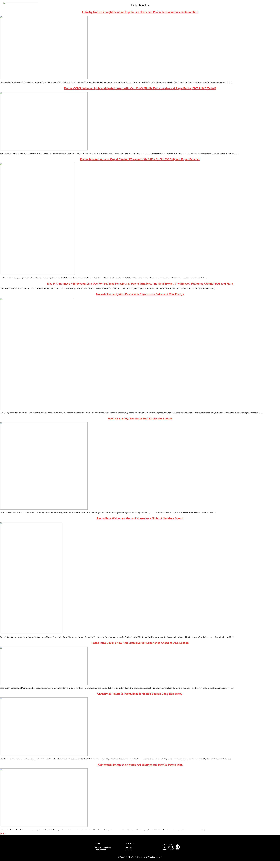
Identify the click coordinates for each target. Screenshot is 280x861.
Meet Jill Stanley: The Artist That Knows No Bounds (140, 418)
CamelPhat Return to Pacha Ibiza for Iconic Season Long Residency (140, 693)
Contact (129, 849)
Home (141, 9)
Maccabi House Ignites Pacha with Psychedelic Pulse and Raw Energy (140, 294)
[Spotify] (171, 847)
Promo (196, 9)
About (205, 9)
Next (3, 833)
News (150, 9)
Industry (185, 9)
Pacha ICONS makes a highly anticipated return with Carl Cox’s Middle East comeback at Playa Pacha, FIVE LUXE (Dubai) (140, 88)
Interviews (173, 9)
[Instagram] (177, 847)
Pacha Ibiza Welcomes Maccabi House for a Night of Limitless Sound (140, 518)
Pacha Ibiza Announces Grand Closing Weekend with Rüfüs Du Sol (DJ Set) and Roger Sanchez (140, 159)
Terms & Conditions (102, 847)
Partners (129, 847)
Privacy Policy (100, 849)
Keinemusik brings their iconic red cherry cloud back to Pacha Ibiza (140, 764)
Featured (161, 9)
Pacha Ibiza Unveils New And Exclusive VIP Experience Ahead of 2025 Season (140, 642)
